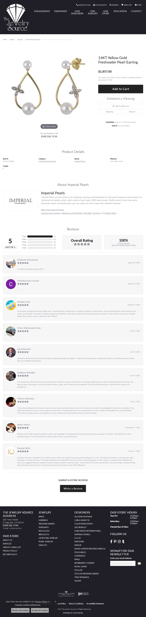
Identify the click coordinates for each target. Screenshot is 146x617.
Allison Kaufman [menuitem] (83, 516)
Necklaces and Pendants (72, 213)
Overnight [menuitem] (79, 556)
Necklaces (44, 531)
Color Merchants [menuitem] (83, 523)
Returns (132, 112)
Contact (136, 11)
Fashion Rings (110, 213)
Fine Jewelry (93, 12)
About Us (7, 540)
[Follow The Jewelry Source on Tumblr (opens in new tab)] (123, 541)
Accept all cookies (40, 610)
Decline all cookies (20, 610)
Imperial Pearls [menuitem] (82, 534)
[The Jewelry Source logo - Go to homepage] (17, 17)
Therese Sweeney (25, 398)
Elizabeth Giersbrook (27, 259)
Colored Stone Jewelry (51, 213)
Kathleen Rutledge (26, 372)
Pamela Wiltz (23, 448)
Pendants (44, 527)
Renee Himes (23, 424)
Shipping (109, 112)
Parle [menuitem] (77, 559)
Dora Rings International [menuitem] (87, 531)
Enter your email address (121, 558)
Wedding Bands (47, 523)
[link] (83, 5)
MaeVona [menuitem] (79, 541)
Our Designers (77, 12)
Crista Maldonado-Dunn (29, 327)
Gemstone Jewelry (48, 538)
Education (120, 11)
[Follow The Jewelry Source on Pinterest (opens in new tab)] (115, 541)
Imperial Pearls (79, 161)
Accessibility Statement (95, 603)
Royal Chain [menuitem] (80, 566)
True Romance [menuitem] (81, 577)
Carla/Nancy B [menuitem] (81, 520)
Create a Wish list (12, 547)
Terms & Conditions (76, 603)
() (55, 236)
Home (5, 40)
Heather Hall (23, 301)
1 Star (24, 248)
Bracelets (88, 213)
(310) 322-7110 (49, 136)
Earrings (20, 40)
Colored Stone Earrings (33, 40)
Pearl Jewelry (46, 541)
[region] (49, 87)
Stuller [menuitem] (78, 570)
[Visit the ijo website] (83, 593)
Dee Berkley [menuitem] (80, 527)
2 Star (24, 245)
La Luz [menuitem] (77, 538)
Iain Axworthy (24, 349)
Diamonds (60, 11)
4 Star (24, 239)
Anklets (43, 545)
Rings (41, 516)
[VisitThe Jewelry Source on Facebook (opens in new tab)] (111, 541)
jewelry (12, 40)
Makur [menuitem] (77, 545)
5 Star (24, 236)
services (7, 543)
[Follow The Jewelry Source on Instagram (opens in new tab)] (119, 541)
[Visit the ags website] (66, 593)
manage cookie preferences (27, 605)
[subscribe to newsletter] (139, 563)
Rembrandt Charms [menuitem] (84, 563)
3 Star (24, 242)
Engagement (42, 11)
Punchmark (78, 613)
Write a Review (73, 488)
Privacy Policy (10, 551)
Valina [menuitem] (77, 580)
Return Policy (10, 554)
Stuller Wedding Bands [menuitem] (86, 573)
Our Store (105, 12)
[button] (100, 5)
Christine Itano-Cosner (28, 280)
